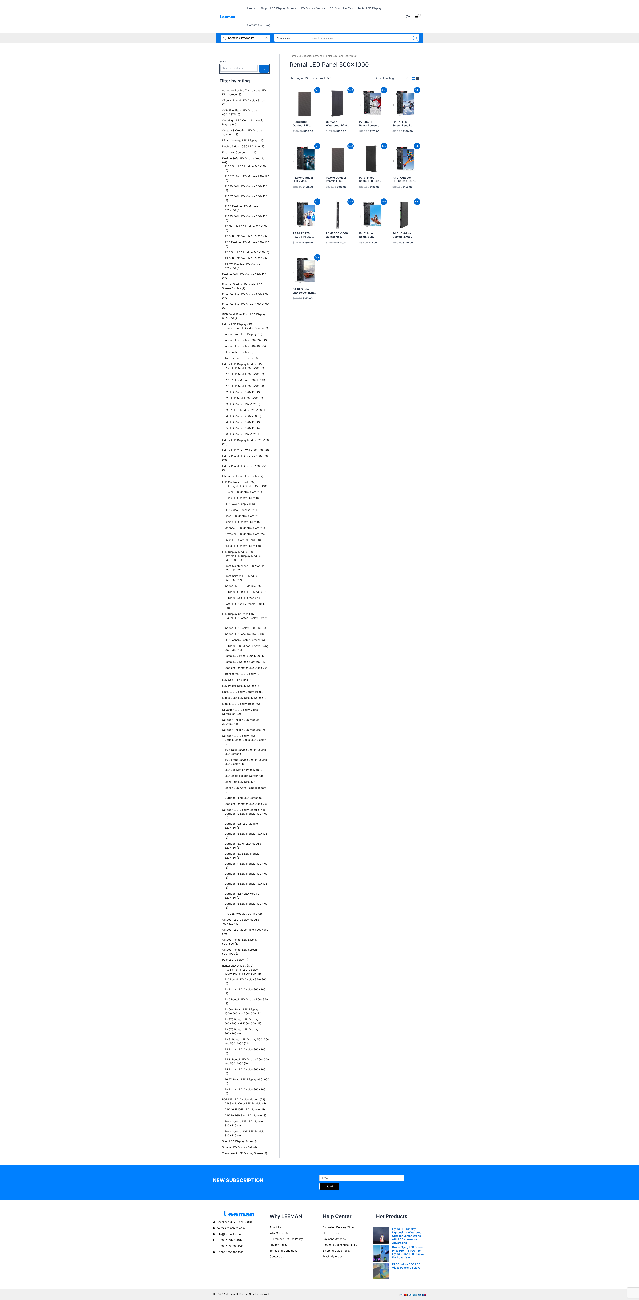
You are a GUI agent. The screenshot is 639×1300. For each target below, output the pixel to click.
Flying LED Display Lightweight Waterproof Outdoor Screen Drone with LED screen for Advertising (407, 1235)
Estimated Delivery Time (338, 1227)
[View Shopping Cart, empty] (416, 16)
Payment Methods (334, 1239)
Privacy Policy (278, 1244)
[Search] (415, 38)
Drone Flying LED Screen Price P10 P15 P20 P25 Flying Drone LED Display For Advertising (408, 1252)
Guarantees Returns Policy (286, 1239)
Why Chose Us (279, 1233)
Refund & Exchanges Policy (340, 1244)
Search (223, 61)
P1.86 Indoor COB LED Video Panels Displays (406, 1266)
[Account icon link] (408, 17)
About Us (275, 1227)
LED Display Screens (310, 55)
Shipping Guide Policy (336, 1250)
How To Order (332, 1233)
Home (293, 55)
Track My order (332, 1256)
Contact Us (277, 1256)
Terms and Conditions (283, 1250)
